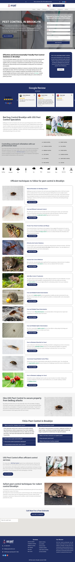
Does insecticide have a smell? (47, 425)
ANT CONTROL (46, 154)
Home (34, 9)
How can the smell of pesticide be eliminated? (15, 441)
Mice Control (30, 551)
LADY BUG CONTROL (42, 551)
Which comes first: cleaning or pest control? (15, 425)
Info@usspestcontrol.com (9, 548)
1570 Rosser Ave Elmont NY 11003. (11, 551)
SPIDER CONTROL (63, 150)
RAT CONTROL (46, 158)
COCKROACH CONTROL (48, 146)
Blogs (39, 9)
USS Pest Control (21, 151)
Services (44, 9)
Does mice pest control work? (47, 438)
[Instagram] (65, 1)
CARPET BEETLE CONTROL (65, 158)
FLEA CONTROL (63, 146)
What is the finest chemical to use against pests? (51, 435)
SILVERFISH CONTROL (64, 154)
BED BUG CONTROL (47, 142)
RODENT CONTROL (63, 142)
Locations (52, 9)
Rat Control (30, 549)
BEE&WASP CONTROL (47, 150)
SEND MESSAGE (58, 42)
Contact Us (60, 9)
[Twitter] (64, 1)
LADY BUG (62, 162)
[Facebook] (62, 1)
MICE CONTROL (46, 162)
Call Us (66, 9)
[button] (43, 7)
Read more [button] (22, 105)
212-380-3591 (7, 545)
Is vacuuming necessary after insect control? (15, 444)
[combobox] (48, 30)
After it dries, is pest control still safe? (14, 438)
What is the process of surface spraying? (49, 441)
